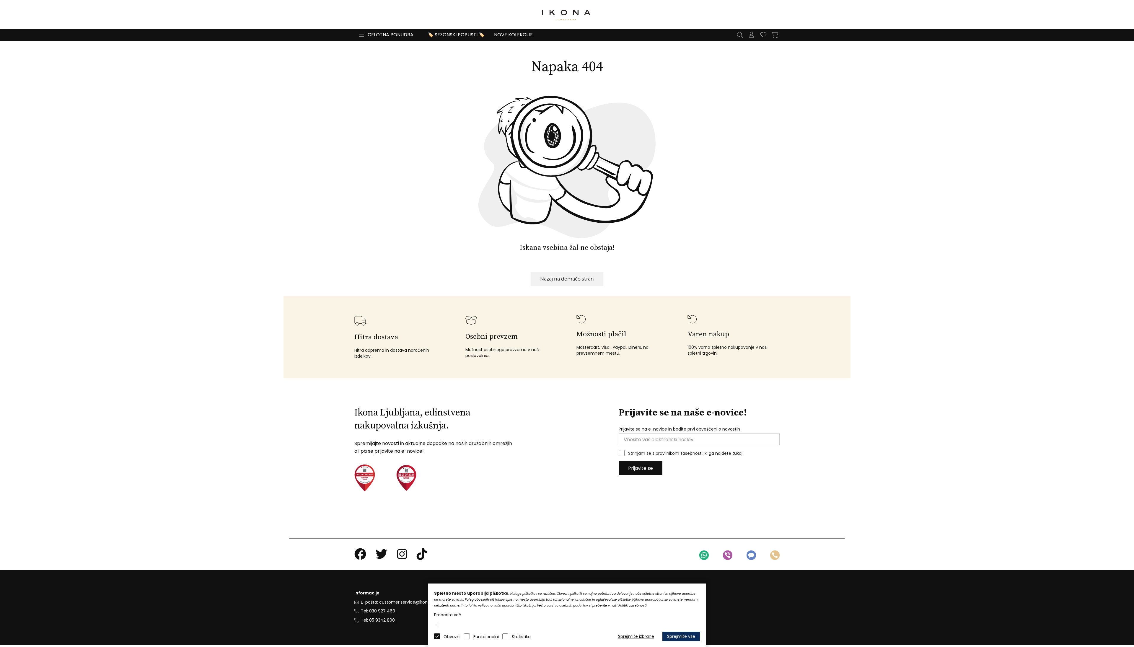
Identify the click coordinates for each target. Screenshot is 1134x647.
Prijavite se (640, 468)
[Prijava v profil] (751, 35)
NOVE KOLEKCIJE (513, 34)
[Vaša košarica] (775, 35)
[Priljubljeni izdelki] (763, 35)
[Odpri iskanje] (739, 34)
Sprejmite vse (681, 636)
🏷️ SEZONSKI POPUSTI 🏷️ (456, 34)
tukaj (737, 453)
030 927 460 (382, 611)
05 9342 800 (382, 620)
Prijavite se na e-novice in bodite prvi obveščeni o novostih (679, 429)
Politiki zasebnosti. (632, 605)
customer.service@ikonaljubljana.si (415, 602)
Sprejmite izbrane (636, 636)
